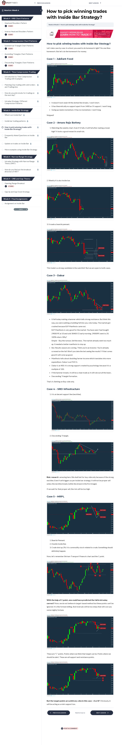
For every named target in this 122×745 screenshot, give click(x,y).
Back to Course (80, 713)
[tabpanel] (80, 368)
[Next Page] (26, 209)
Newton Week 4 (11, 10)
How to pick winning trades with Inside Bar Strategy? (78, 25)
